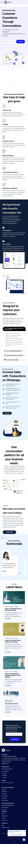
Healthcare (4, 791)
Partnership (5, 816)
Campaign (4, 775)
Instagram (4, 809)
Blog (3, 825)
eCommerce (5, 796)
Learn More (7, 413)
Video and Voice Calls (7, 782)
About (3, 813)
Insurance (4, 794)
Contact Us (5, 820)
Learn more (8, 618)
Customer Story (6, 827)
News (16, 606)
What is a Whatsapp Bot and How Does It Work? (13, 609)
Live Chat (4, 777)
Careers (4, 818)
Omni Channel (5, 771)
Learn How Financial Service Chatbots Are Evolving (13, 641)
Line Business (5, 807)
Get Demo (20, 41)
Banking (4, 789)
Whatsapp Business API (8, 805)
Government (5, 800)
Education (4, 798)
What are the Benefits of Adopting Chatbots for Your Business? (13, 675)
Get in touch (15, 739)
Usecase (10, 701)
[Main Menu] (1, 2)
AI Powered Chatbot (7, 769)
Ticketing (4, 773)
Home (3, 833)
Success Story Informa (11, 703)
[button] (19, 573)
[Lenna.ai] (7, 2)
